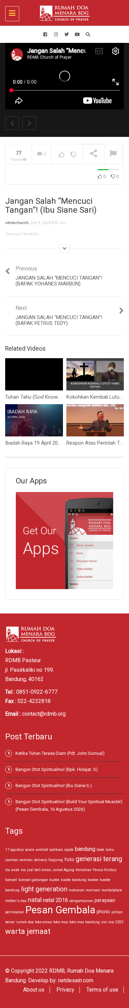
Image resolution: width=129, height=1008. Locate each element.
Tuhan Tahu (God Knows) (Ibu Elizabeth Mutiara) (59, 397)
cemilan (26, 860)
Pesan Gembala (60, 910)
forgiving (56, 860)
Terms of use (102, 989)
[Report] (113, 154)
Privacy (65, 989)
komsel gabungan (33, 880)
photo (103, 911)
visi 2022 (115, 922)
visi (104, 922)
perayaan (105, 900)
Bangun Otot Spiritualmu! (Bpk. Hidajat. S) (56, 769)
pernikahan (14, 912)
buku (110, 849)
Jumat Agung (63, 870)
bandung (85, 849)
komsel (11, 880)
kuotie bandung (73, 880)
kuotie (55, 880)
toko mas (60, 922)
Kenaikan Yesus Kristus (96, 870)
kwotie (93, 880)
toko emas (43, 922)
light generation (44, 889)
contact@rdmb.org (44, 714)
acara (29, 849)
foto (69, 859)
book (100, 849)
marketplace (111, 890)
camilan (11, 860)
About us (33, 989)
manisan (93, 890)
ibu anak (12, 870)
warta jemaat (28, 931)
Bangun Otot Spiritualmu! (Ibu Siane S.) (53, 785)
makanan (76, 890)
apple (69, 849)
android (42, 849)
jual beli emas (39, 870)
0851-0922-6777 (36, 692)
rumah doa (25, 922)
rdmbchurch (17, 223)
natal (35, 899)
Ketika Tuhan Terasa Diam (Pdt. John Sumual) (60, 753)
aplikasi (56, 849)
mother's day (15, 901)
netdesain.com (75, 980)
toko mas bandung (84, 922)
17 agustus (14, 849)
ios (23, 870)
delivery (40, 860)
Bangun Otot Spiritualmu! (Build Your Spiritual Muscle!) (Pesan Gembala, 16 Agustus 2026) (68, 805)
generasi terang (99, 859)
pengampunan (81, 901)
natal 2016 (55, 900)
